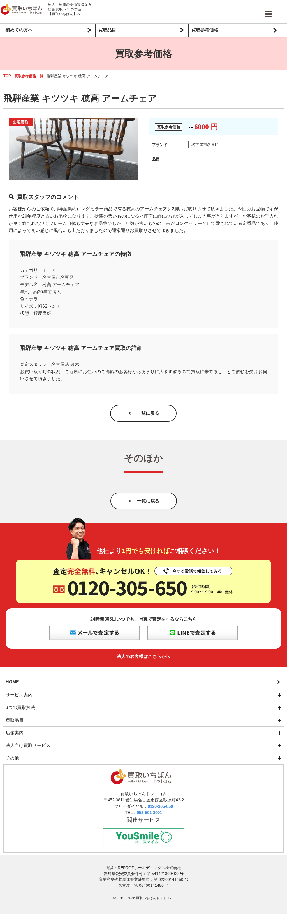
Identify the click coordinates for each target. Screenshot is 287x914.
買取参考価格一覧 (28, 76)
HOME (12, 682)
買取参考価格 (204, 30)
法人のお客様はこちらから (143, 656)
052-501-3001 (149, 812)
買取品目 (107, 30)
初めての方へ (19, 30)
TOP (7, 76)
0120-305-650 (160, 806)
